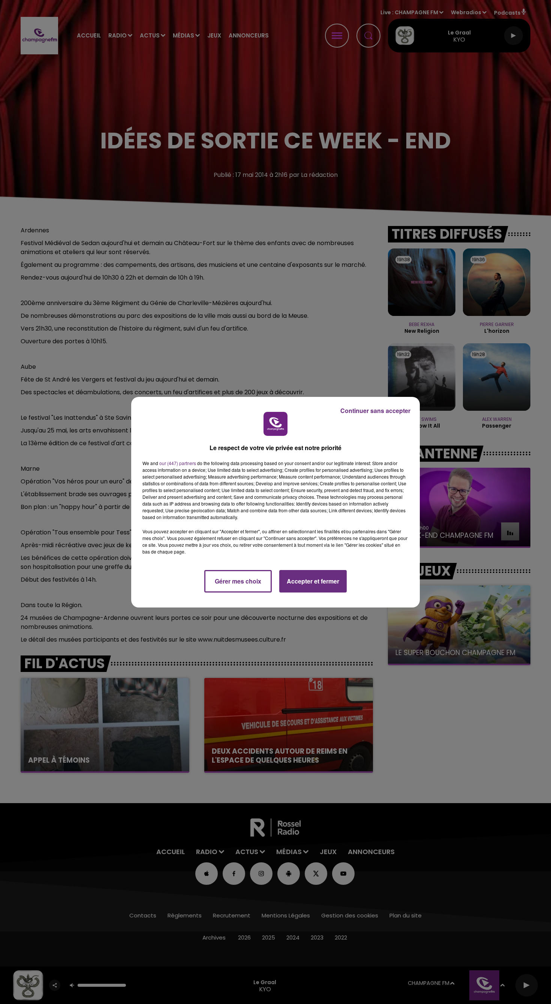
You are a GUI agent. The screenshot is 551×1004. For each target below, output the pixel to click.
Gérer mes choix (238, 581)
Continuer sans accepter (375, 410)
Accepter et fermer (313, 581)
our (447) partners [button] (177, 463)
